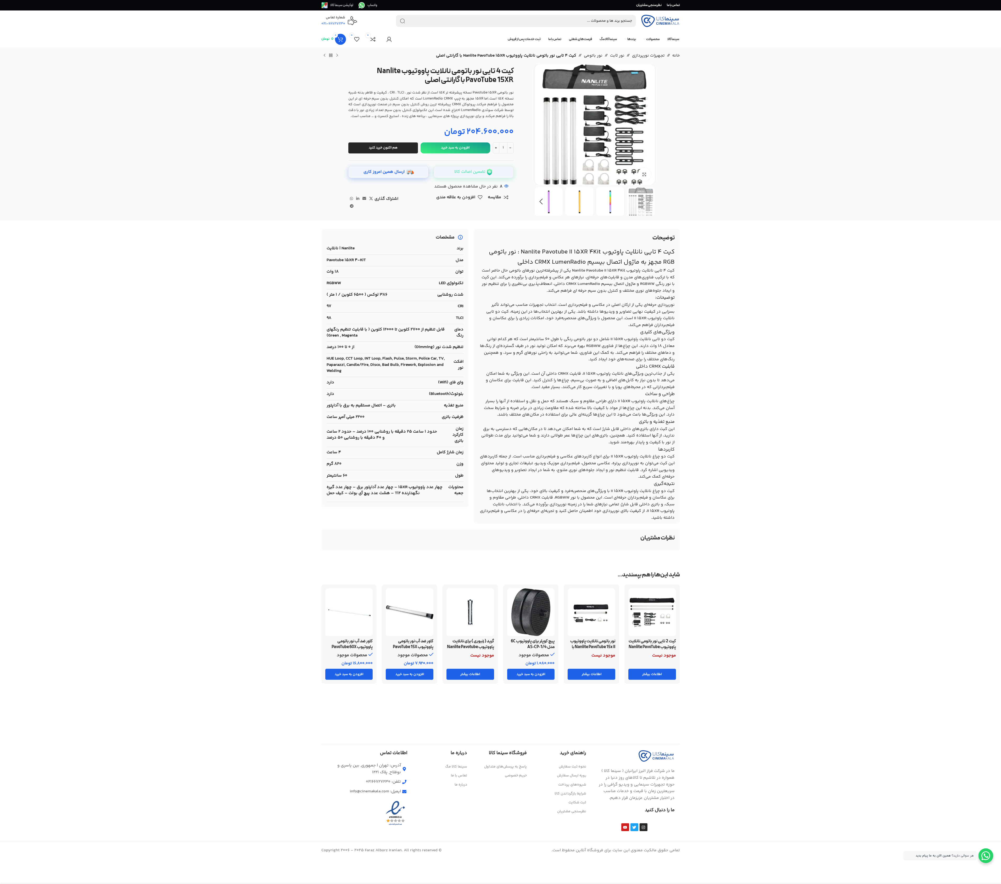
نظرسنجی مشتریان (571, 811)
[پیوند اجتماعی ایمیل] (364, 199)
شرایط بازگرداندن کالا (570, 794)
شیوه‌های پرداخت (572, 785)
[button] (648, 201)
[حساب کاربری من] (389, 39)
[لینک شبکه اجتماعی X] (371, 199)
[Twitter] (634, 827)
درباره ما (461, 785)
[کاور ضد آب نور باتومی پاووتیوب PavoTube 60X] (349, 612)
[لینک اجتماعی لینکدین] (358, 199)
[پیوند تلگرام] (351, 206)
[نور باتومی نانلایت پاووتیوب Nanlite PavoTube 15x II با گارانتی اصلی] (591, 612)
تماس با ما (459, 775)
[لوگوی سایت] (660, 21)
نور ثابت (617, 55)
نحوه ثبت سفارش (572, 767)
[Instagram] (643, 827)
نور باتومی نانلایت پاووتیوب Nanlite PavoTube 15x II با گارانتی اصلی (592, 647)
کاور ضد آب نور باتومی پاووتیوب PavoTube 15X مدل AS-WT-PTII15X (413, 647)
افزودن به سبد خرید (455, 147)
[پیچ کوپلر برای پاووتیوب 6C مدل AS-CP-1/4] (531, 612)
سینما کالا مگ (456, 767)
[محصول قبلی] (337, 55)
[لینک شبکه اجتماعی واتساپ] (351, 199)
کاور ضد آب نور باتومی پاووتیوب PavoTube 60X (352, 644)
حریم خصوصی (516, 775)
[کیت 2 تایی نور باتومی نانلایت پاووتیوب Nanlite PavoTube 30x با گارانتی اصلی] (652, 612)
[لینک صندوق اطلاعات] (368, 5)
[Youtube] (625, 827)
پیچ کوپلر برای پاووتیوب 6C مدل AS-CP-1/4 (533, 644)
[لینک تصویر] (656, 756)
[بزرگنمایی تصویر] (644, 174)
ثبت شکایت (577, 802)
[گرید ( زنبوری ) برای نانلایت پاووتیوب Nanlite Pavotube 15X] (470, 612)
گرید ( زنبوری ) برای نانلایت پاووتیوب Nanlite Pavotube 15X (470, 647)
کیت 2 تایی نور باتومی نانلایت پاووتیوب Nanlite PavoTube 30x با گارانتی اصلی (652, 647)
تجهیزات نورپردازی (648, 55)
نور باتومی (593, 55)
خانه (676, 55)
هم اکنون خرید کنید (383, 147)
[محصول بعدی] (324, 55)
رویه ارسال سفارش (571, 775)
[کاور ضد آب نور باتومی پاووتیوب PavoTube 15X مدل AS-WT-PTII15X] (409, 612)
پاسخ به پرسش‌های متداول (505, 767)
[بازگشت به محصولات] (331, 55)
